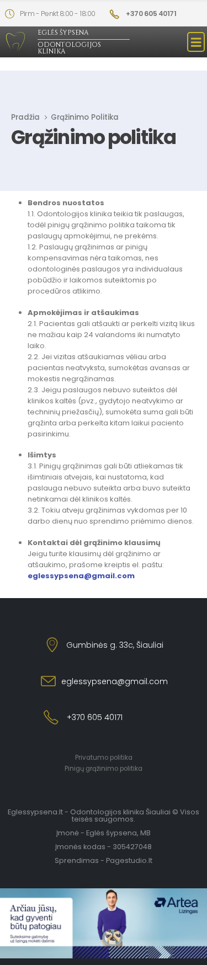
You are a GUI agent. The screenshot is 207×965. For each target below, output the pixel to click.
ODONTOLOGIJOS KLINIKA (69, 48)
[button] (196, 42)
